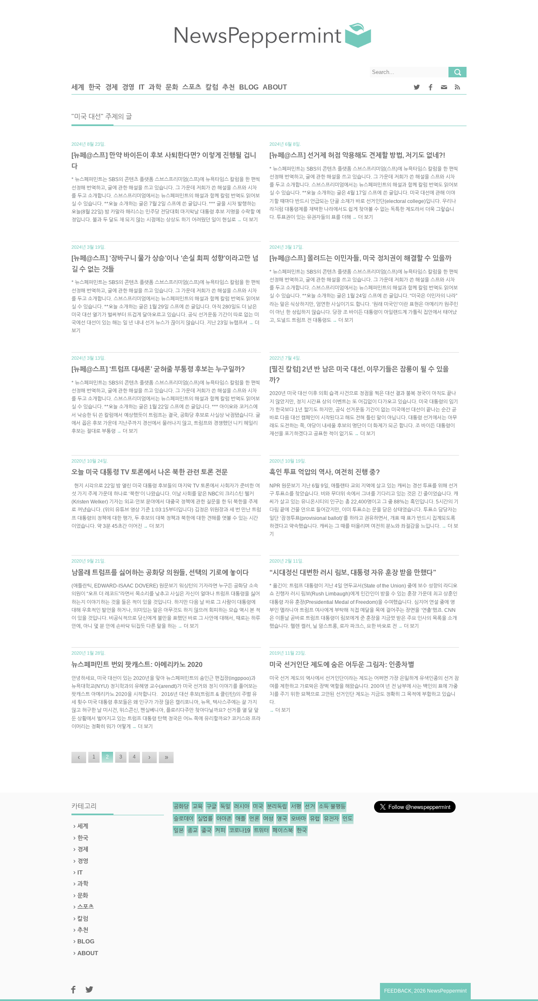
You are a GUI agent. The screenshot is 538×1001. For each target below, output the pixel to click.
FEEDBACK (397, 991)
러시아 (241, 806)
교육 (198, 806)
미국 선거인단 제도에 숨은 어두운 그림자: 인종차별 (341, 664)
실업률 (205, 819)
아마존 (224, 819)
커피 (220, 830)
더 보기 (250, 220)
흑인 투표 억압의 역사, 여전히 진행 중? (324, 472)
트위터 (261, 830)
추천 (228, 87)
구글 (211, 806)
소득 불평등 (332, 806)
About (275, 87)
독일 (225, 806)
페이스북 (283, 830)
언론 (254, 819)
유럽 (315, 819)
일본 (179, 830)
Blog (248, 87)
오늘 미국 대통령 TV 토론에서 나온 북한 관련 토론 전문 (149, 472)
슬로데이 (184, 819)
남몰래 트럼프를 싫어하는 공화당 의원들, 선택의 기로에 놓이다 (160, 572)
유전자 (331, 819)
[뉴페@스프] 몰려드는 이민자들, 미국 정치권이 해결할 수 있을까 (360, 258)
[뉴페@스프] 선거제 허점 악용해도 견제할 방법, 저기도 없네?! (357, 155)
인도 (348, 819)
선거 (310, 806)
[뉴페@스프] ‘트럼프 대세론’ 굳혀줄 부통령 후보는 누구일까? (158, 369)
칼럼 (212, 87)
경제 (111, 87)
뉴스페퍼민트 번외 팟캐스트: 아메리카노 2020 (137, 664)
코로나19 (239, 830)
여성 (268, 819)
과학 (155, 87)
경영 (128, 87)
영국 (282, 819)
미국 (258, 806)
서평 (296, 806)
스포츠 (191, 87)
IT (142, 87)
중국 (206, 830)
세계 (77, 87)
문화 (172, 87)
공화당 (181, 806)
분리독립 (277, 806)
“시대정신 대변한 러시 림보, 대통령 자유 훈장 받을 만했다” (352, 572)
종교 (192, 830)
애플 (240, 819)
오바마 (298, 819)
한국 (94, 87)
